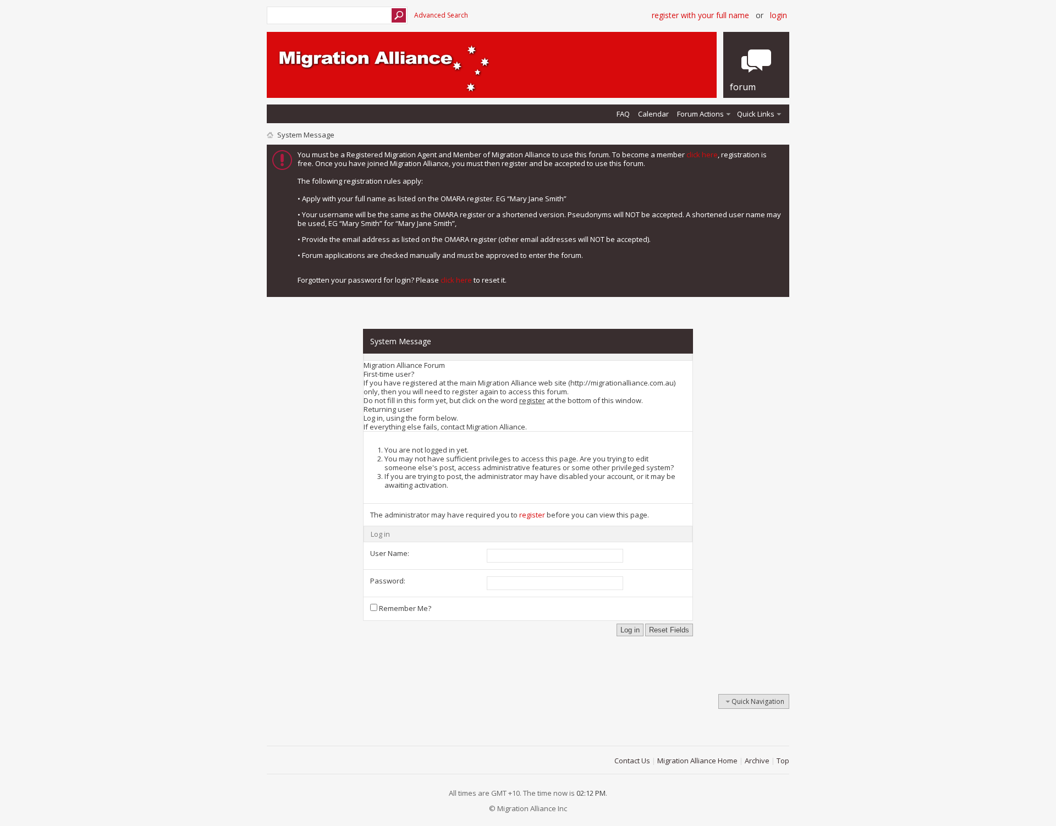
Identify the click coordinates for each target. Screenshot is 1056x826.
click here (702, 154)
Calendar (653, 114)
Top (783, 761)
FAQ (623, 114)
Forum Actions (700, 114)
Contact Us (632, 761)
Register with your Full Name (700, 15)
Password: (387, 580)
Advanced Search (441, 15)
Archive (757, 761)
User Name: (389, 553)
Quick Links (755, 114)
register (532, 515)
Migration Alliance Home (697, 761)
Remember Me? (404, 608)
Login (778, 15)
